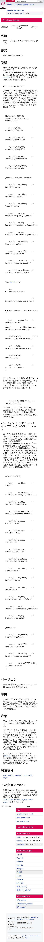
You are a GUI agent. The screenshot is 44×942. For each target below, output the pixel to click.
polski (19, 876)
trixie (19, 837)
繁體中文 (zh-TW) (24, 890)
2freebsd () (25, 903)
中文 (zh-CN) (22, 886)
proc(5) (7, 756)
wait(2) (13, 282)
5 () (21, 907)
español (20, 865)
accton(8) (28, 775)
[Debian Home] (3, 5)
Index (9, 4)
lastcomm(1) (8, 775)
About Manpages (21, 4)
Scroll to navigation (11, 20)
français (20, 868)
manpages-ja (19, 13)
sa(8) (5, 778)
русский (20, 883)
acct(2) (6, 77)
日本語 (19, 872)
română (20, 879)
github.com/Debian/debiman (31, 936)
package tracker (23, 817)
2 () (21, 900)
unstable (10, 13)
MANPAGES (10, 1)
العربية (19, 854)
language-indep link (25, 814)
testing (19, 841)
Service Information (15, 10)
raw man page (23, 821)
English (20, 861)
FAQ (32, 4)
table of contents (25, 827)
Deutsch (20, 858)
